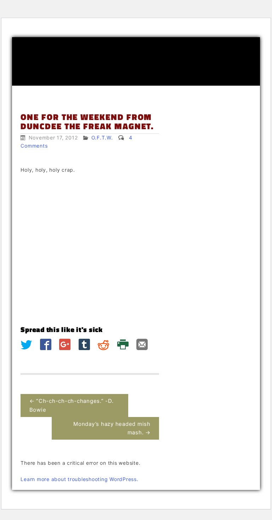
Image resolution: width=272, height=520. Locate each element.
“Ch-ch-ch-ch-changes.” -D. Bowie (71, 405)
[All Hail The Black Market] (136, 61)
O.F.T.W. (102, 138)
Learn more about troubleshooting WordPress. (79, 479)
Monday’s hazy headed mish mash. (112, 428)
